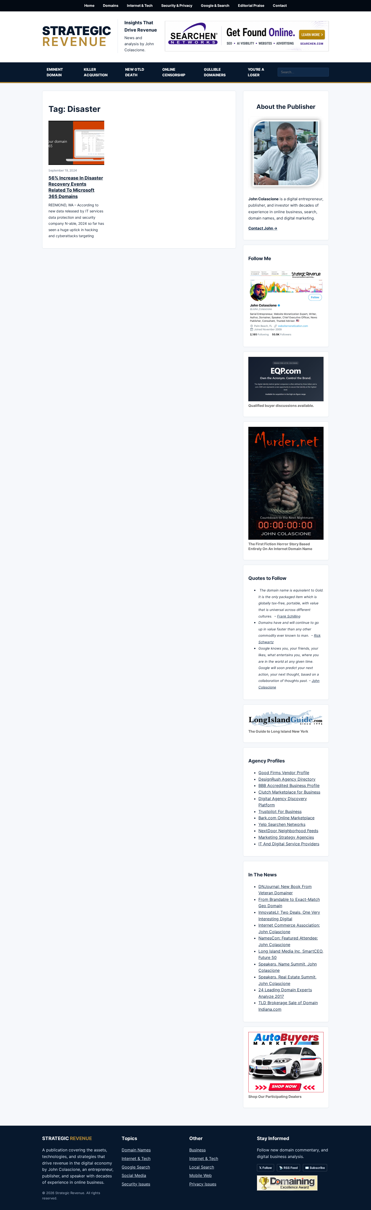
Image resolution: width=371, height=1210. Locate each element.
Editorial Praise (251, 5)
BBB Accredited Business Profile (289, 785)
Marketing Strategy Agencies (286, 837)
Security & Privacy (176, 5)
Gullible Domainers (215, 72)
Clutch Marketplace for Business (289, 792)
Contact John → (262, 228)
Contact (280, 5)
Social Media (134, 1175)
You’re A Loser (256, 72)
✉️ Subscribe (315, 1168)
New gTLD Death (134, 72)
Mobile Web (200, 1175)
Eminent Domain (55, 72)
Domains (110, 5)
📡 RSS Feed (288, 1168)
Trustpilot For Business (280, 811)
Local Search (201, 1167)
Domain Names (136, 1149)
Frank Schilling (288, 616)
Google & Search (215, 5)
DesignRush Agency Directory (286, 779)
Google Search (136, 1167)
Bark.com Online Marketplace (286, 817)
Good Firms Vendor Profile (283, 772)
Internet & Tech (140, 5)
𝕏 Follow (265, 1168)
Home (89, 5)
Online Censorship (173, 72)
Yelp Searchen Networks (281, 824)
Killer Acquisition (96, 72)
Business (197, 1149)
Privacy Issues (202, 1184)
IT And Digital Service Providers (288, 843)
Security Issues (136, 1184)
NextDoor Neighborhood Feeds (288, 830)
